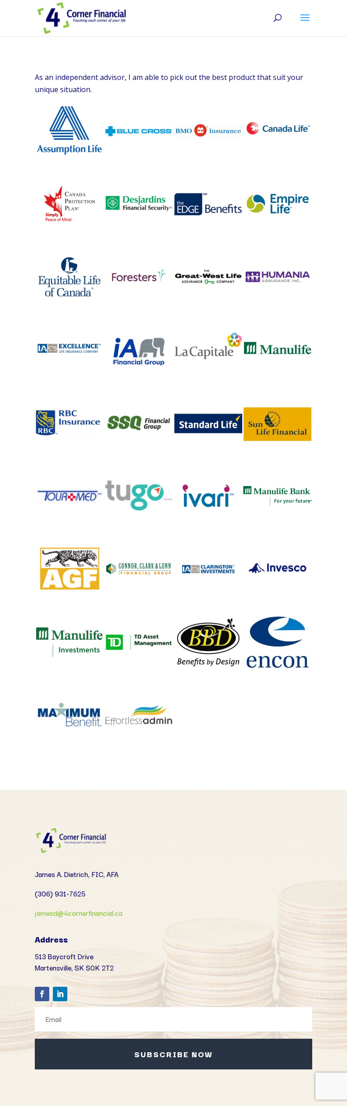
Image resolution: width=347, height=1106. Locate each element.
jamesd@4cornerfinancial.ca (78, 912)
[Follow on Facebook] (42, 994)
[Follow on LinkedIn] (60, 994)
